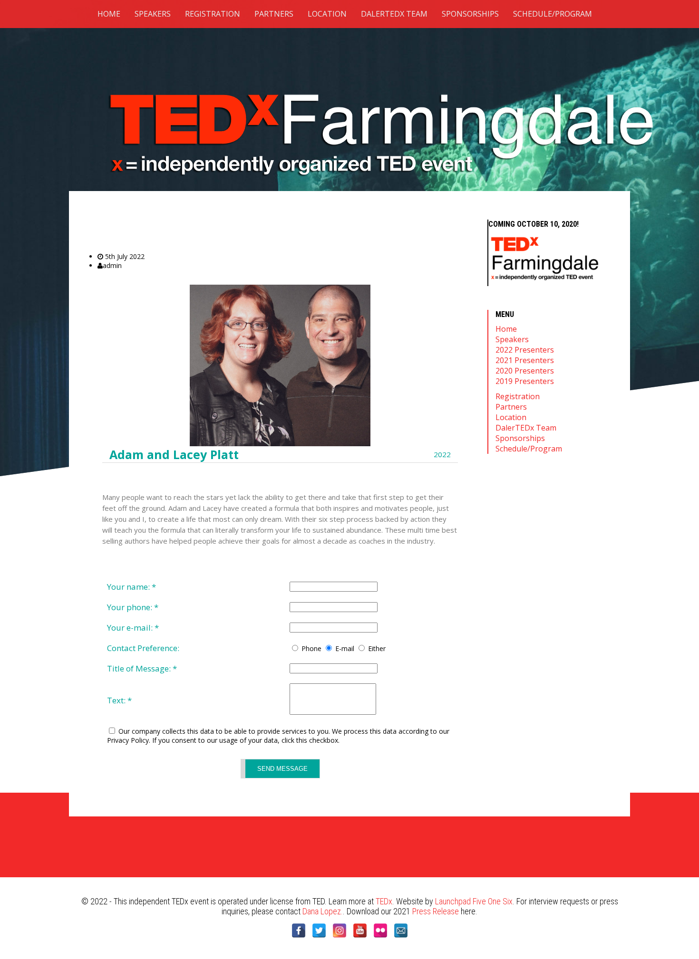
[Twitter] (319, 930)
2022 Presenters (524, 350)
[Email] (401, 930)
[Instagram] (339, 930)
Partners (273, 14)
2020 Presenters (524, 370)
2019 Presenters (524, 381)
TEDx (384, 901)
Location (327, 14)
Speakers (153, 14)
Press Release (435, 911)
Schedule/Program (552, 14)
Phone (311, 648)
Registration (212, 14)
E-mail (344, 648)
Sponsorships (470, 14)
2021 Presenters (524, 360)
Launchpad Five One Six (474, 901)
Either (377, 648)
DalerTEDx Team (394, 14)
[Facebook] (298, 930)
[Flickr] (380, 930)
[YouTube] (360, 930)
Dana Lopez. (322, 911)
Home (108, 14)
